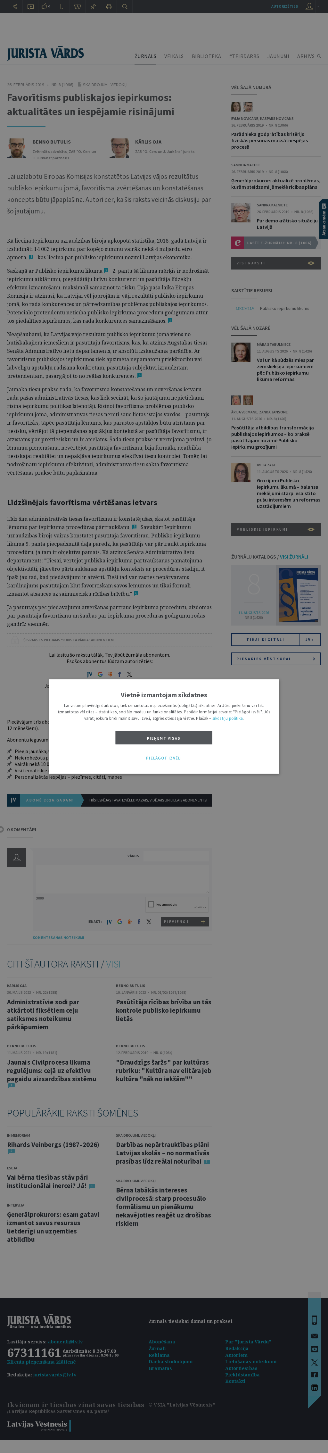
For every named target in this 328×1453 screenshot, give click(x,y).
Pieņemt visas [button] (164, 738)
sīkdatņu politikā (227, 718)
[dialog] (164, 726)
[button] (164, 758)
